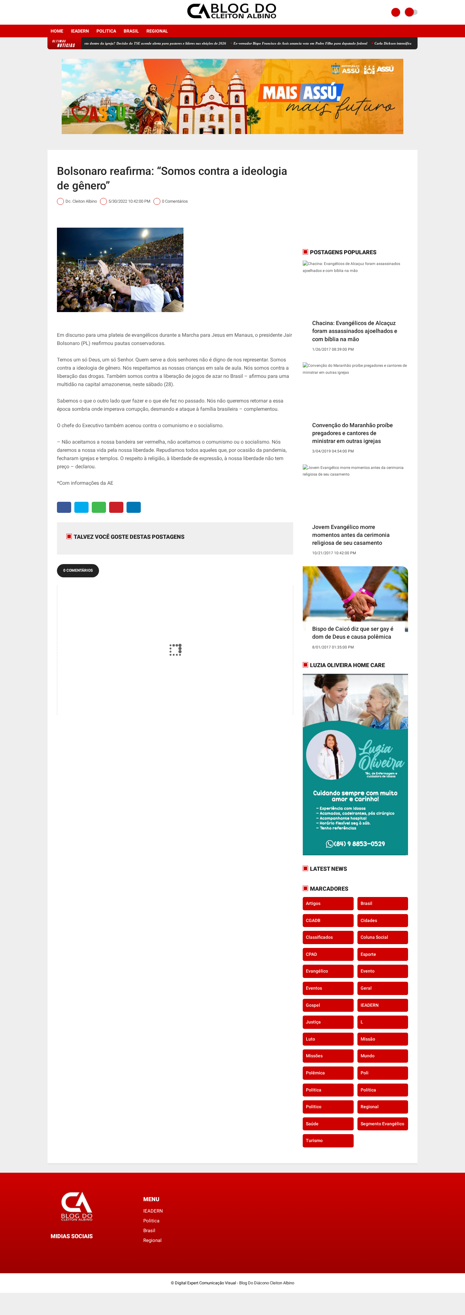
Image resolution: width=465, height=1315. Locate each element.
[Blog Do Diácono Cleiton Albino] (232, 21)
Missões (314, 1055)
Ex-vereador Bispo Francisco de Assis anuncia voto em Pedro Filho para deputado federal (272, 43)
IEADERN (80, 31)
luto (310, 1039)
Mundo (368, 1055)
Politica (106, 31)
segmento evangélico (382, 1123)
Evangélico (317, 971)
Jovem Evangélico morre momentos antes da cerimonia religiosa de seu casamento (351, 535)
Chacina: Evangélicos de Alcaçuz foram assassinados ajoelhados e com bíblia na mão (354, 331)
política (368, 1089)
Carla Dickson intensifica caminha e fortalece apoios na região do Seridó (400, 43)
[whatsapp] (99, 507)
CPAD (311, 954)
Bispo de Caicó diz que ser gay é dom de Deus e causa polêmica (353, 632)
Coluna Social (374, 937)
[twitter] (81, 507)
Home (57, 31)
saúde (312, 1123)
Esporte (368, 954)
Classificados (319, 937)
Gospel (313, 1005)
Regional (157, 31)
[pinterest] (116, 507)
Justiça (313, 1021)
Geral (366, 988)
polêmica (315, 1072)
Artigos (313, 903)
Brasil (131, 31)
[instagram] (58, 12)
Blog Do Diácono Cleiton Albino (266, 1283)
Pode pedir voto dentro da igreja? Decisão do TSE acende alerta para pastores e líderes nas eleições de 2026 (117, 43)
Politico (313, 1106)
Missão (368, 1039)
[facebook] (49, 12)
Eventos (314, 988)
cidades (369, 920)
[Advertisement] (342, 198)
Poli (365, 1072)
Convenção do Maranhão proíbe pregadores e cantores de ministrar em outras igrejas (352, 433)
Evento (368, 971)
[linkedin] (134, 507)
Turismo (314, 1140)
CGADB (313, 920)
